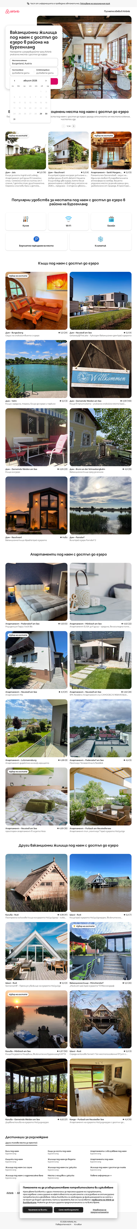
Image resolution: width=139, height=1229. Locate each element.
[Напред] (73, 126)
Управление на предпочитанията (99, 1211)
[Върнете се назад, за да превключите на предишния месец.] (14, 80)
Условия (78, 1224)
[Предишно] (63, 126)
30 (46, 113)
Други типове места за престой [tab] (21, 1143)
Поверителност (63, 1224)
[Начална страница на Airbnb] (12, 11)
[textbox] (22, 73)
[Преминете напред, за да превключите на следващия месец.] (46, 80)
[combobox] (34, 63)
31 (14, 119)
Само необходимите (68, 1210)
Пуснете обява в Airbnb (117, 11)
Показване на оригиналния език (95, 3)
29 (41, 113)
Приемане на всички (37, 1210)
